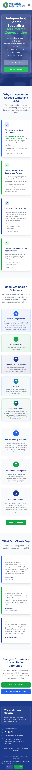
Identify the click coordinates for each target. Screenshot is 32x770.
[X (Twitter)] (2, 732)
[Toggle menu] (29, 5)
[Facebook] (5, 732)
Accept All (18, 767)
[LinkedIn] (9, 732)
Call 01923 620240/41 (17, 692)
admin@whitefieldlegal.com (14, 736)
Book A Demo (17, 62)
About (5, 748)
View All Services (16, 523)
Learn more (15, 763)
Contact (11, 748)
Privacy (18, 748)
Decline (9, 767)
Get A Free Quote (16, 685)
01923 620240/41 (11, 729)
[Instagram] (12, 732)
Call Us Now (17, 69)
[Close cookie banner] (25, 767)
